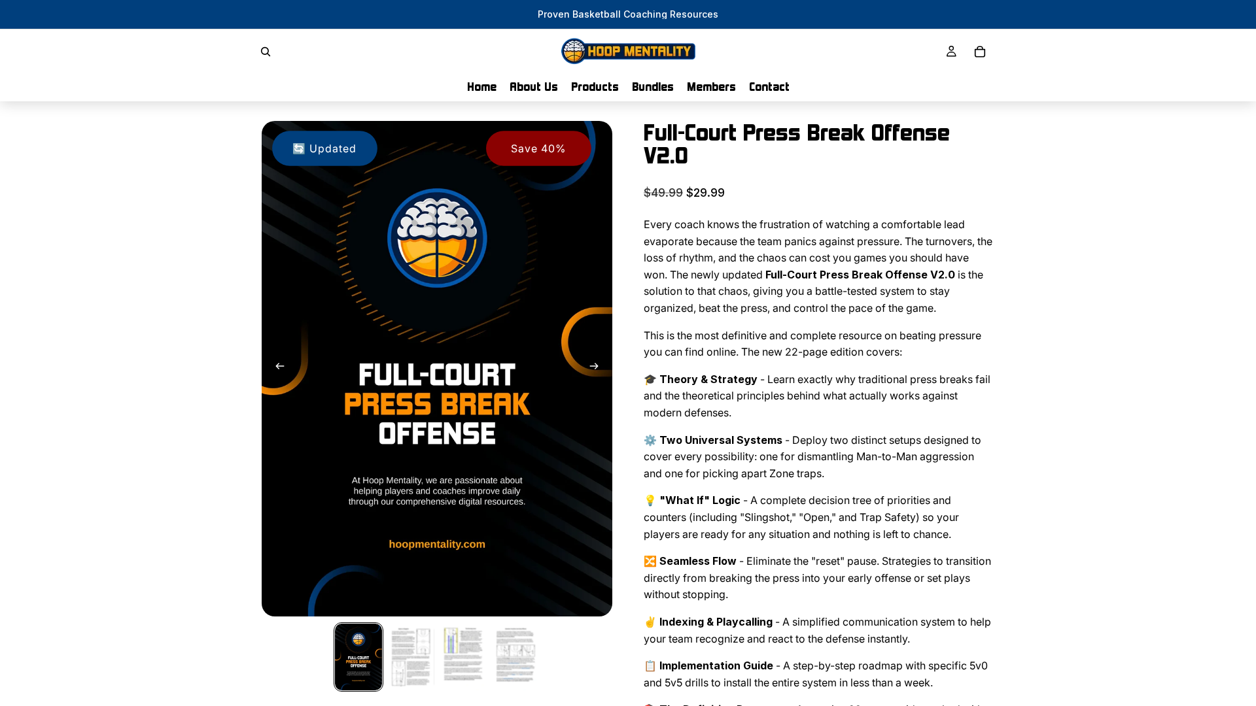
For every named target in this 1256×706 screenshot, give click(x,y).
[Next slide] (598, 368)
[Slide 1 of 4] (358, 657)
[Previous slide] (276, 368)
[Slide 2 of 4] (410, 657)
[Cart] (980, 51)
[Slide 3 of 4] (463, 657)
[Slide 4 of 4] (515, 657)
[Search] (265, 51)
